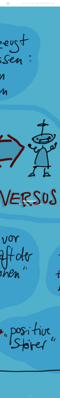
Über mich (36, 3)
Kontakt (41, 3)
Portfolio (33, 3)
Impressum (52, 3)
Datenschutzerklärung (46, 3)
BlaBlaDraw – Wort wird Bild (26, 3)
